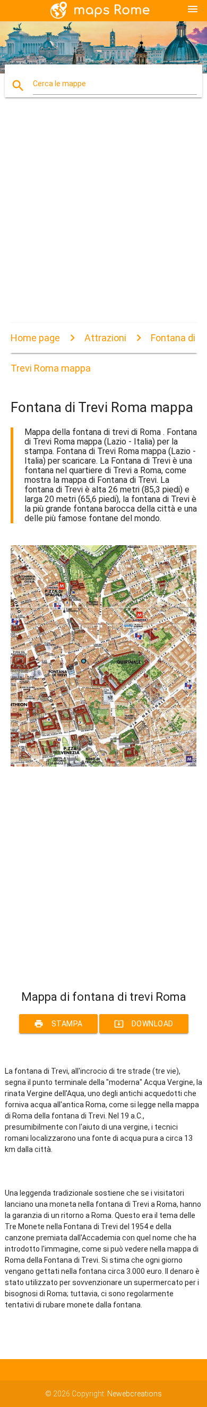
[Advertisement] (103, 219)
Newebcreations (134, 1393)
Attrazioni (105, 337)
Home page (35, 337)
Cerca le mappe (59, 83)
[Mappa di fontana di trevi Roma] (104, 764)
